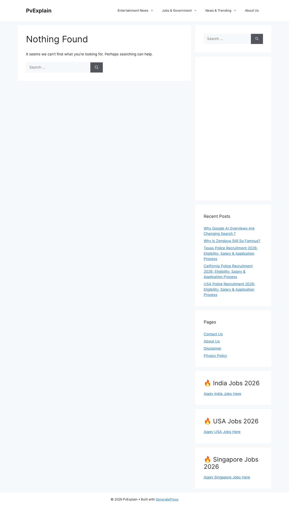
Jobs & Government (177, 10)
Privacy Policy (215, 356)
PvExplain (39, 10)
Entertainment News (133, 10)
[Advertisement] (233, 128)
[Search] (96, 67)
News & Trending (218, 10)
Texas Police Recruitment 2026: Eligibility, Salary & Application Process (231, 253)
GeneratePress (167, 499)
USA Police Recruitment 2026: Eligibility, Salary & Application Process (229, 289)
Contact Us (213, 334)
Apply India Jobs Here (222, 394)
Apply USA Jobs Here (222, 432)
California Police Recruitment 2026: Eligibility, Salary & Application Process (228, 271)
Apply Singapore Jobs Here (227, 477)
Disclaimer (212, 348)
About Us (252, 10)
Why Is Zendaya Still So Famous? (232, 241)
